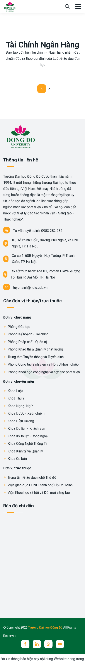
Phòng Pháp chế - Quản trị (27, 342)
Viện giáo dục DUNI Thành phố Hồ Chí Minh (40, 485)
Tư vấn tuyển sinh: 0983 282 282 (38, 231)
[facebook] (25, 644)
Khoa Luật (15, 391)
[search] (67, 6)
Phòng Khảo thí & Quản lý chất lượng (35, 349)
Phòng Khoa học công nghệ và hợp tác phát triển (43, 372)
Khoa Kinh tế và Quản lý (25, 451)
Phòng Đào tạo (18, 327)
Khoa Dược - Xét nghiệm (25, 413)
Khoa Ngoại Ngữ (20, 406)
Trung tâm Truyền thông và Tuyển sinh (35, 357)
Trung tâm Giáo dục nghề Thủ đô (31, 477)
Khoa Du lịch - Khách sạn (26, 428)
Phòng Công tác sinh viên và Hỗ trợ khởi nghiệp (43, 364)
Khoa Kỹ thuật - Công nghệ (27, 436)
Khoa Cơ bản (17, 459)
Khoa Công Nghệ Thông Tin (27, 443)
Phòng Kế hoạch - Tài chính (27, 334)
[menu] (78, 6)
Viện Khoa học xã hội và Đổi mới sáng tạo (38, 493)
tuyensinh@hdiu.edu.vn (30, 288)
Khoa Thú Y (15, 398)
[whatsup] (48, 644)
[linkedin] (37, 644)
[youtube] (60, 644)
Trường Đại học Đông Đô (45, 627)
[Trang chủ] (10, 6)
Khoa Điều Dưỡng (20, 421)
